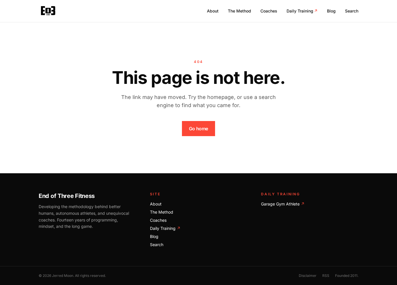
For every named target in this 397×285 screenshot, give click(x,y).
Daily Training (302, 10)
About (213, 10)
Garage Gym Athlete (283, 203)
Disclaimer (307, 275)
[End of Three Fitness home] (48, 11)
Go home (198, 128)
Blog (331, 10)
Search (351, 10)
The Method (239, 10)
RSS (325, 275)
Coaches (268, 10)
